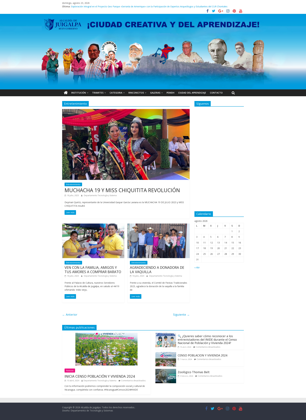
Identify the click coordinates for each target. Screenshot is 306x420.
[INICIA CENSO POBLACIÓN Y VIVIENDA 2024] (106, 335)
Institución (78, 92)
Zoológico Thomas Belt (83, 6)
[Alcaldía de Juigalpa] (65, 92)
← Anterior (69, 314)
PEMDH (170, 92)
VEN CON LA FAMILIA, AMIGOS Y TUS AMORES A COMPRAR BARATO (93, 269)
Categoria (116, 92)
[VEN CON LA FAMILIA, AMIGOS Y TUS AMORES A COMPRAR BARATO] (93, 225)
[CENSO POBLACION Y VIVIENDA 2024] (165, 354)
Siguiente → (181, 314)
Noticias (69, 370)
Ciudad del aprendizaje (192, 92)
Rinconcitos (136, 92)
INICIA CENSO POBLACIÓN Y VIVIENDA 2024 (100, 376)
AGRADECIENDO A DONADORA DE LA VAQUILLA (157, 269)
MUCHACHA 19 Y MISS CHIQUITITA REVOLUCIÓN (122, 190)
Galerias (155, 92)
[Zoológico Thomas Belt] (165, 371)
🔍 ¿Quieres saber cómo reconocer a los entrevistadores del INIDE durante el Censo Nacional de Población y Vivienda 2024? (207, 339)
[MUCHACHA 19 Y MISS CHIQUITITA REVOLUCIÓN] (126, 111)
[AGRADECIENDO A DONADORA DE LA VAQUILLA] (158, 225)
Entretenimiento (73, 184)
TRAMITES (97, 92)
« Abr (197, 267)
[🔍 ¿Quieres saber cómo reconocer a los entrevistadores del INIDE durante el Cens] (165, 335)
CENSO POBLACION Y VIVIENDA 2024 (202, 355)
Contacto (216, 92)
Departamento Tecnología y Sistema (100, 195)
